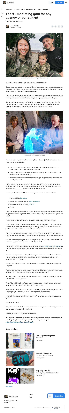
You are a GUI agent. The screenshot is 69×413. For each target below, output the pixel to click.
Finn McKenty (9, 9)
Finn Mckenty (14, 25)
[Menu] (66, 2)
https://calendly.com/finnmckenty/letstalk (19, 322)
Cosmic (31, 204)
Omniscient (23, 198)
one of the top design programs (52, 246)
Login (51, 2)
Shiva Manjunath (34, 201)
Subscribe (59, 2)
